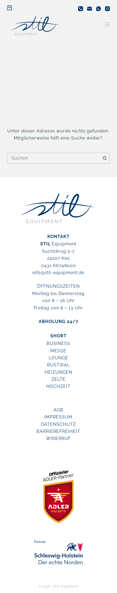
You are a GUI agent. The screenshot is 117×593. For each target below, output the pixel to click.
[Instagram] (107, 8)
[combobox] (53, 158)
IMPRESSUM (58, 417)
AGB (58, 410)
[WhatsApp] (98, 8)
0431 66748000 (58, 265)
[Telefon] (80, 8)
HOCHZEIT (58, 386)
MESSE (58, 350)
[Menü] (107, 24)
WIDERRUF (58, 438)
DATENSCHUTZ (58, 424)
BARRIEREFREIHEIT (58, 431)
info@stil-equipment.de (58, 272)
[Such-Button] (104, 158)
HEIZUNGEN (58, 372)
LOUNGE (58, 357)
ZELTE (58, 379)
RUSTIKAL (58, 364)
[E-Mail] (89, 8)
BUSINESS (58, 343)
